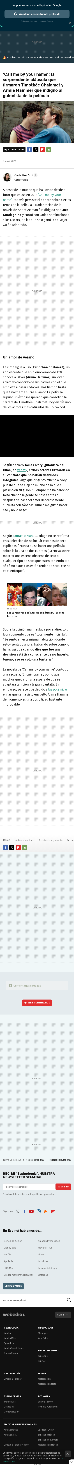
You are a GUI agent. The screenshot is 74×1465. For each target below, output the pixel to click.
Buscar (69, 1300)
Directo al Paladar (12, 1378)
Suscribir (63, 1186)
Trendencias (9, 1401)
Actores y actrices (25, 840)
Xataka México (11, 1429)
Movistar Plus (45, 1247)
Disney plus (10, 1247)
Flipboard (42, 149)
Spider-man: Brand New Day (18, 1274)
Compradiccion (11, 1411)
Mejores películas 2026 (60, 1159)
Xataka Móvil (10, 1338)
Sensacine (43, 1355)
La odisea (12, 57)
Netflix (7, 1254)
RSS (46, 1211)
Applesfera (9, 1343)
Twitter (35, 149)
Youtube (31, 1211)
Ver (39, 1002)
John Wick (54, 57)
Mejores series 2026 (35, 1159)
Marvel (67, 57)
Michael (25, 57)
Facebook (29, 149)
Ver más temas (13, 1286)
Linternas (43, 1274)
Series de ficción (13, 1240)
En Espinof (12, 608)
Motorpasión (44, 1378)
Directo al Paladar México (16, 1444)
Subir (60, 1314)
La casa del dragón (48, 1268)
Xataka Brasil (10, 1434)
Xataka (7, 1333)
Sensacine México (46, 1434)
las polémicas (58, 689)
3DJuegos (42, 1333)
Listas (41, 1254)
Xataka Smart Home (14, 1348)
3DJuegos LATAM (46, 1429)
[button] (25, 175)
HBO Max (8, 1268)
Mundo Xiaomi (11, 1353)
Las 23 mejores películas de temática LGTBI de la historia (35, 614)
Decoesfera (9, 1406)
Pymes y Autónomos (48, 1406)
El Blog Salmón (45, 1401)
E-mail (48, 149)
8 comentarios (16, 149)
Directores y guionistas (51, 840)
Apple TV (8, 1261)
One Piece (39, 57)
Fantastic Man (23, 536)
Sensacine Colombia (48, 1439)
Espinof (41, 1360)
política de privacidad (43, 1194)
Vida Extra (43, 1338)
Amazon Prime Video (49, 1240)
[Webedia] (14, 1316)
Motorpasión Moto (47, 1383)
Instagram (38, 1211)
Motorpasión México (48, 1444)
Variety (22, 470)
